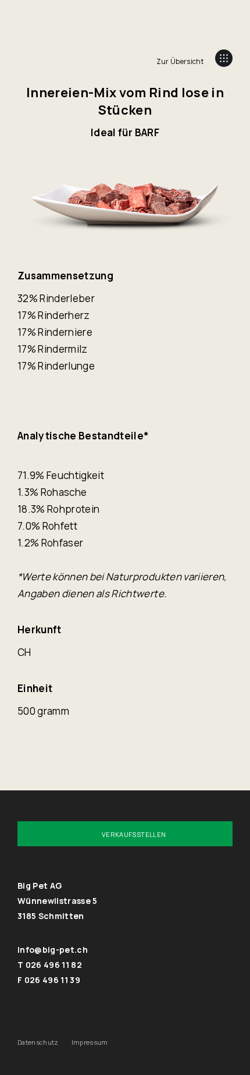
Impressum (90, 1042)
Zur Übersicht (179, 61)
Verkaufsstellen (134, 834)
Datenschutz (38, 1042)
